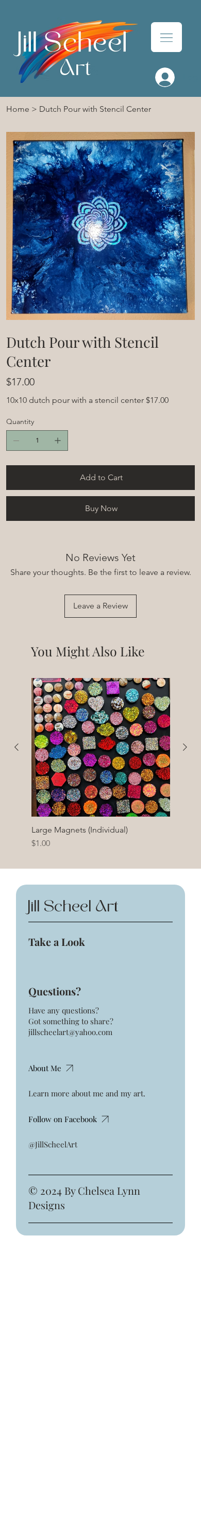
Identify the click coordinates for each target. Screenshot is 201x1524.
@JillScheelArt (52, 1144)
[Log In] (162, 77)
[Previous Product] (16, 747)
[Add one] (57, 440)
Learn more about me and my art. (86, 1093)
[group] (100, 764)
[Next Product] (185, 747)
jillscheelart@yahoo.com (70, 1032)
